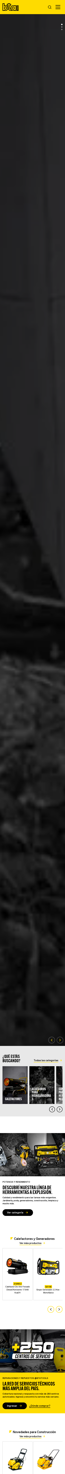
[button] (57, 7)
